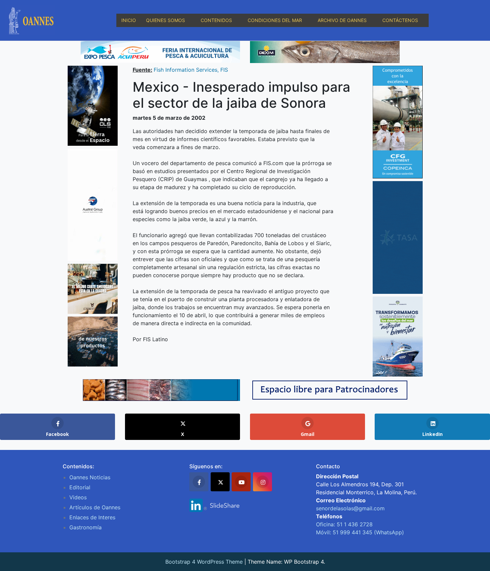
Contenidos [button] (216, 20)
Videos (78, 497)
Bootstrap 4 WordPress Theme (204, 561)
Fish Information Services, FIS (191, 69)
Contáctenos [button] (400, 20)
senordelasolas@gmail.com (350, 508)
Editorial (79, 487)
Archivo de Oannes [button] (342, 20)
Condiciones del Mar (275, 20)
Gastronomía (85, 527)
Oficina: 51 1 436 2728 (344, 524)
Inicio (128, 20)
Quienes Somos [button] (165, 20)
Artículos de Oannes (94, 507)
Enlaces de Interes (92, 517)
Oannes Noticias (89, 477)
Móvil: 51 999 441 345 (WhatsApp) (360, 532)
